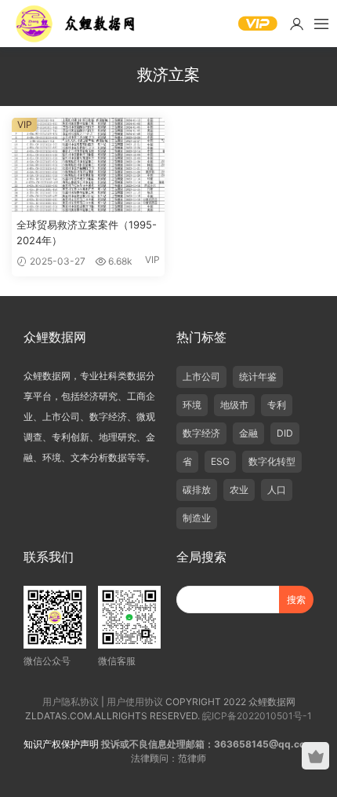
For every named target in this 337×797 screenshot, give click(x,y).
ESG (220, 461)
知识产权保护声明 (61, 744)
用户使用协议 (135, 701)
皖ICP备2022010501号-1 (257, 716)
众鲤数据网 (76, 23)
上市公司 (201, 376)
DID (285, 433)
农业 (239, 489)
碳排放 (197, 489)
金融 (248, 433)
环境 (192, 405)
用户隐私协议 (70, 701)
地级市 (234, 405)
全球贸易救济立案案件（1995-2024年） (86, 232)
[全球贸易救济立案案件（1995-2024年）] (88, 165)
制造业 (197, 518)
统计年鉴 (258, 376)
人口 (276, 489)
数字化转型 (271, 461)
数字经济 (201, 433)
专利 (276, 405)
